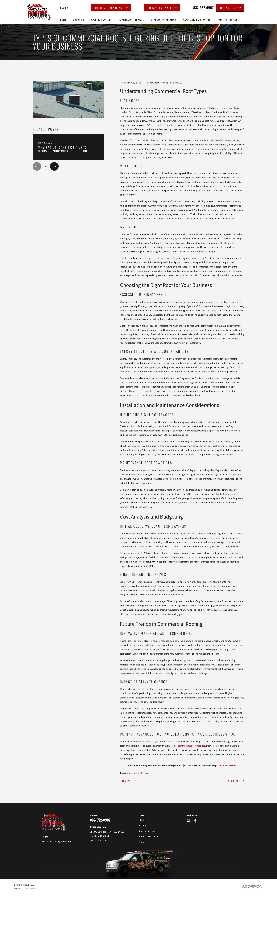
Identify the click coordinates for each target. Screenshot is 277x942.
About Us (143, 825)
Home (141, 819)
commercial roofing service (191, 745)
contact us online (227, 765)
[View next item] (54, 166)
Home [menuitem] (63, 19)
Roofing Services (141, 772)
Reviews (65, 7)
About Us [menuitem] (78, 19)
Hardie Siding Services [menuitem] (196, 19)
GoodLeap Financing (148, 836)
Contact (142, 841)
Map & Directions (98, 840)
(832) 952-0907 (191, 765)
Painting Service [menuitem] (227, 19)
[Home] (39, 11)
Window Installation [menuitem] (163, 19)
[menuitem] (17, 888)
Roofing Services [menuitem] (101, 19)
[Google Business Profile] (188, 821)
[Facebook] (195, 821)
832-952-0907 (203, 8)
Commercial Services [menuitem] (131, 19)
